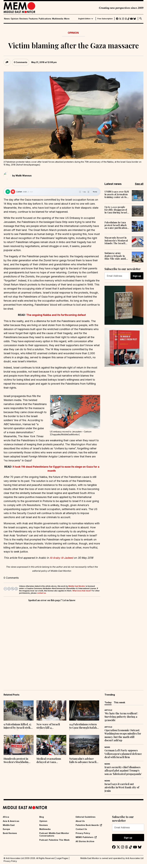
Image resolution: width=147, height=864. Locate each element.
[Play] (7, 191)
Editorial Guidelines (85, 817)
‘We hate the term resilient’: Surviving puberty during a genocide (121, 717)
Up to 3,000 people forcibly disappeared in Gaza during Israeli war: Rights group (116, 210)
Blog (41, 817)
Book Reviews (10, 833)
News (7, 19)
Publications (45, 19)
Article (108, 710)
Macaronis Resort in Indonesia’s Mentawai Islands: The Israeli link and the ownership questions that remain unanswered (117, 240)
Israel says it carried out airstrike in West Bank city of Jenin (122, 787)
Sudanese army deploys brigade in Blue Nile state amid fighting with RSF (115, 256)
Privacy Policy (83, 833)
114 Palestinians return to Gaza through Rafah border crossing (83, 726)
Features (33, 19)
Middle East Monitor (76, 586)
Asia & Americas (11, 821)
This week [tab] (119, 702)
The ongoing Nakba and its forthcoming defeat (56, 314)
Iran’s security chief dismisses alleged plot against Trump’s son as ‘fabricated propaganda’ (123, 771)
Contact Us (81, 829)
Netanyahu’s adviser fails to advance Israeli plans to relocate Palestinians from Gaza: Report (83, 760)
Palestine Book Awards (87, 825)
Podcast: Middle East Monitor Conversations (54, 834)
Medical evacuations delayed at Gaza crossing (48, 760)
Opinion (15, 19)
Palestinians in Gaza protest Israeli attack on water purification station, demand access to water (117, 225)
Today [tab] (108, 702)
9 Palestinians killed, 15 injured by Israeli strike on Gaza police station (18, 726)
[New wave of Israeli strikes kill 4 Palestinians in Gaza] (51, 710)
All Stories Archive (85, 841)
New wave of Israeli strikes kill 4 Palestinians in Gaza (48, 726)
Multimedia (57, 19)
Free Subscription (105, 19)
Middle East (9, 825)
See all (139, 183)
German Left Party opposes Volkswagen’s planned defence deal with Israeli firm (123, 754)
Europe (6, 829)
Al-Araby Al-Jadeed (61, 557)
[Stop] (13, 191)
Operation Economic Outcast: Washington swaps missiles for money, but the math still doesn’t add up (123, 735)
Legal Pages (62, 858)
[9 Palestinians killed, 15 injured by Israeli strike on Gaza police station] (19, 710)
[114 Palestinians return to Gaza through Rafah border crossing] (84, 710)
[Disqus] (52, 642)
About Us (80, 821)
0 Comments (20, 62)
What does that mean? (81, 591)
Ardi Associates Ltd (134, 858)
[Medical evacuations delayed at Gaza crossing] (51, 745)
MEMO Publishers (84, 837)
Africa (6, 817)
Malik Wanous (24, 175)
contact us (41, 593)
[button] (75, 412)
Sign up (137, 276)
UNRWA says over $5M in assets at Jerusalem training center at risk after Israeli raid (117, 194)
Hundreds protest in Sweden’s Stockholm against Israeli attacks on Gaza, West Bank (17, 760)
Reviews (23, 19)
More (66, 19)
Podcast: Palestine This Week (54, 840)
